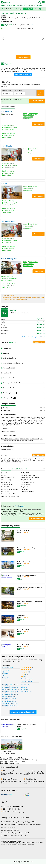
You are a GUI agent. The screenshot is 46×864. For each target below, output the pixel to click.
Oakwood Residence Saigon (27, 548)
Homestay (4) (25, 689)
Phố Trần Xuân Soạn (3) (9, 696)
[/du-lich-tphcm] (11, 744)
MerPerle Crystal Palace (25, 562)
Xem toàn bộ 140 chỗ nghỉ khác (23, 712)
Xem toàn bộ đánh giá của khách (33, 337)
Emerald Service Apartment (26, 724)
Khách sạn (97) (25, 685)
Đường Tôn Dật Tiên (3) (9, 701)
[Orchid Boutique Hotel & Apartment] (7, 605)
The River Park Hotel (24, 531)
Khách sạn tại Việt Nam (16, 758)
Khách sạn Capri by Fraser (26, 575)
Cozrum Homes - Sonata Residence (29, 587)
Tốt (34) (4, 675)
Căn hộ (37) (24, 687)
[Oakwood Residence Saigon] (7, 551)
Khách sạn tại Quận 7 (28, 759)
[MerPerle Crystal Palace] (7, 565)
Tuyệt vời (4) (5, 671)
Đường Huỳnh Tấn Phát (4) (10, 694)
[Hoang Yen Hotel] (7, 634)
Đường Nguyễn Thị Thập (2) (10, 706)
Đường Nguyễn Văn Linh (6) (10, 687)
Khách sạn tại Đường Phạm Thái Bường (12, 761)
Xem (33, 25)
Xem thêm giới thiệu (22, 74)
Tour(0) (19, 9)
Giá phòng (40, 93)
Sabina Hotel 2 (22, 615)
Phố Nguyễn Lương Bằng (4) (10, 689)
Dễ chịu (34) (5, 678)
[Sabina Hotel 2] (7, 619)
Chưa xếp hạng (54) (27, 681)
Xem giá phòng (23, 57)
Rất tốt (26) (5, 673)
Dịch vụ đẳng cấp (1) (8, 667)
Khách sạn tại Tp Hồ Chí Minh (9, 759)
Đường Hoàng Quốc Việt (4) (10, 692)
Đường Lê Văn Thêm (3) (9, 699)
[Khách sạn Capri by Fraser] (7, 576)
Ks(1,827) (29, 9)
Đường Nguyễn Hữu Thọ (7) (10, 685)
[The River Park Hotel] (7, 536)
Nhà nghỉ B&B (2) (26, 692)
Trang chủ (3, 758)
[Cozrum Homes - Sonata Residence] (7, 591)
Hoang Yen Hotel (23, 629)
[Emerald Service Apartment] (7, 725)
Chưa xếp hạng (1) (26, 679)
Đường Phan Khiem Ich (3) (9, 703)
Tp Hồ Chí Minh (8, 9)
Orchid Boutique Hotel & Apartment (29, 601)
